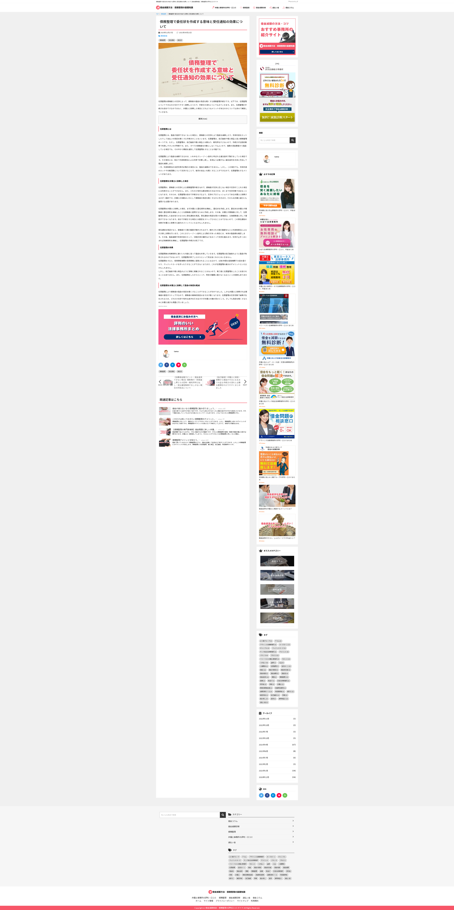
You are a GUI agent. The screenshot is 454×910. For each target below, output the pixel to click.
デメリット (283, 652)
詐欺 (284, 695)
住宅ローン (286, 666)
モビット (286, 659)
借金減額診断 (261, 8)
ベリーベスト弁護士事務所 (269, 659)
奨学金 (263, 684)
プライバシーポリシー (225, 901)
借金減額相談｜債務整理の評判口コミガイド (224, 908)
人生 (281, 663)
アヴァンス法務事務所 (268, 644)
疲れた (290, 691)
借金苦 (285, 673)
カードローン (284, 644)
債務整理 (246, 8)
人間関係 (264, 666)
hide (204, 119)
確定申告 (264, 695)
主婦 (273, 663)
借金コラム (290, 8)
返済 (273, 699)
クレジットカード (279, 648)
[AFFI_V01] (227, 892)
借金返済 (264, 677)
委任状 (180, 40)
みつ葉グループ (266, 641)
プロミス (275, 655)
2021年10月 (264, 738)
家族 (271, 684)
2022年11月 (264, 719)
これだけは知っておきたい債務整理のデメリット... (198, 419)
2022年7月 (263, 732)
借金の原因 (273, 670)
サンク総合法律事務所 (268, 652)
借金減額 (275, 673)
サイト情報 (208, 901)
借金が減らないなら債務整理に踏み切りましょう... (198, 408)
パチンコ (264, 655)
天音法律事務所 (283, 681)
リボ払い (264, 663)
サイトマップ (294, 1)
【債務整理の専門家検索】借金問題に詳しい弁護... (198, 429)
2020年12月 (264, 777)
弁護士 (280, 684)
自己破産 (275, 695)
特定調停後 (279, 691)
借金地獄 (264, 673)
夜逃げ (271, 681)
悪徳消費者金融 (266, 688)
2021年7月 (263, 758)
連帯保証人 (283, 699)
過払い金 (275, 8)
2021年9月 (263, 745)
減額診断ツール (266, 691)
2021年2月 (263, 764)
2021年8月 (263, 751)
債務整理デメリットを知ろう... (190, 440)
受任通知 (171, 40)
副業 (262, 681)
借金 (263, 670)
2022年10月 (264, 725)
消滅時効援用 (280, 688)
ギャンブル (264, 648)
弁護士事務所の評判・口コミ (225, 8)
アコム (278, 641)
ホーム (198, 901)
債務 (274, 677)
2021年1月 (263, 771)
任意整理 (275, 666)
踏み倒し (264, 699)
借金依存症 (285, 670)
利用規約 (254, 901)
